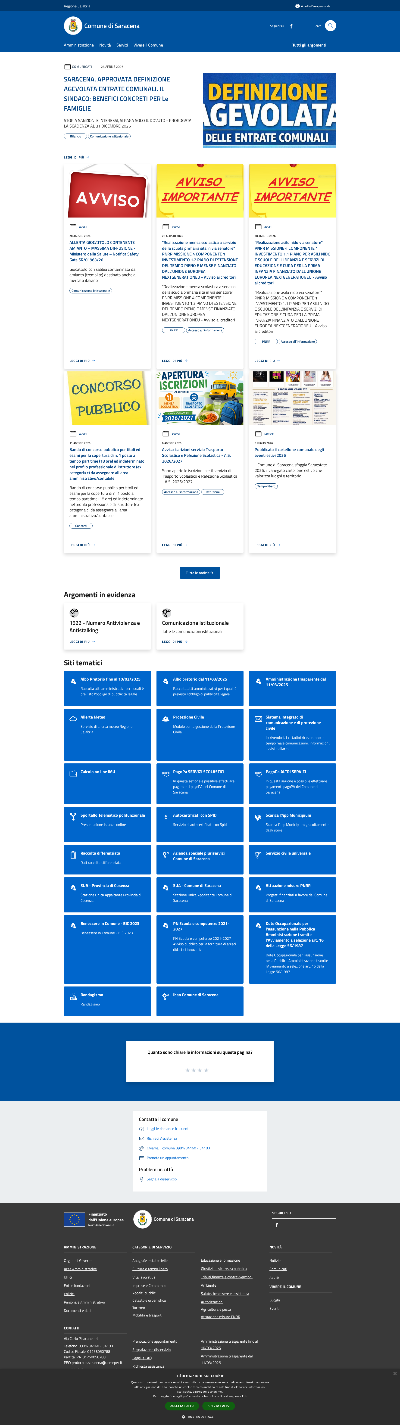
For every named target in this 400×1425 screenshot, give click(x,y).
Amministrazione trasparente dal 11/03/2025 (227, 1359)
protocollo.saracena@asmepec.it (97, 1362)
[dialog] (200, 1397)
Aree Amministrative (80, 1269)
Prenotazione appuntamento (154, 1341)
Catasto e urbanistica (149, 1300)
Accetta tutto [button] (182, 1406)
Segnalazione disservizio (151, 1349)
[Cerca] (330, 25)
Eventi (274, 1308)
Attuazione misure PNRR (220, 1316)
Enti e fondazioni (77, 1285)
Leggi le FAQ (142, 1358)
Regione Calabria (77, 6)
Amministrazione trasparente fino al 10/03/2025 (229, 1344)
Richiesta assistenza (148, 1366)
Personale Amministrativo (84, 1302)
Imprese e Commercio (149, 1285)
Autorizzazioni (212, 1302)
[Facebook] (289, 25)
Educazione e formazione (220, 1260)
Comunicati (82, 66)
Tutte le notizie (197, 573)
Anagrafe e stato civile (150, 1260)
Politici (69, 1294)
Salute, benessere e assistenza (225, 1293)
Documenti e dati (77, 1310)
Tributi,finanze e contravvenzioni (227, 1277)
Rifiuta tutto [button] (219, 1406)
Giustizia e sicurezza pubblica (224, 1268)
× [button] (395, 1373)
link (244, 1396)
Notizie (269, 434)
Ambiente (208, 1285)
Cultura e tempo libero (150, 1269)
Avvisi (83, 227)
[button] (199, 1416)
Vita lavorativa (143, 1277)
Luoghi (274, 1300)
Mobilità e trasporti (147, 1315)
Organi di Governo (78, 1260)
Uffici (68, 1277)
